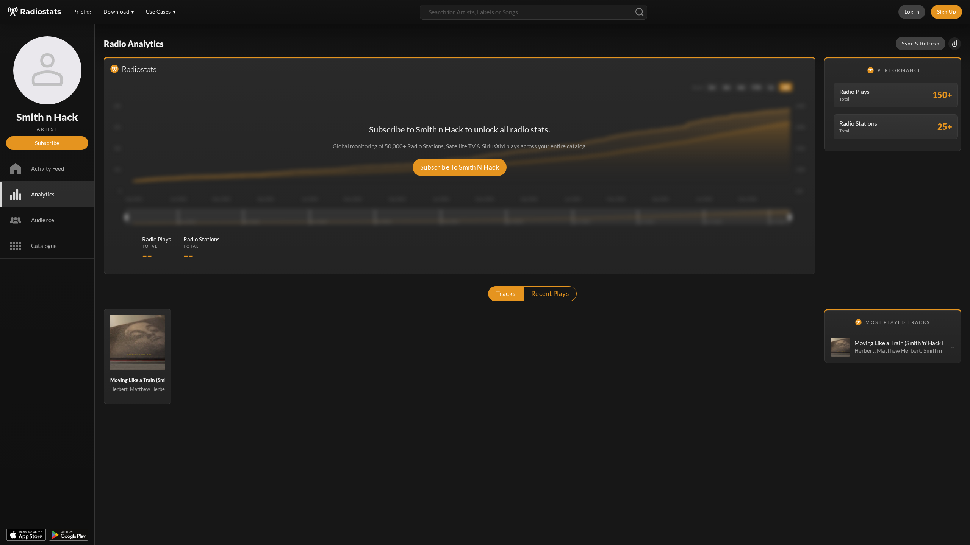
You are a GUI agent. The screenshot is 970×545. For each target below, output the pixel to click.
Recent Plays (550, 293)
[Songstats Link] (954, 43)
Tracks (506, 293)
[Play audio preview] (840, 347)
